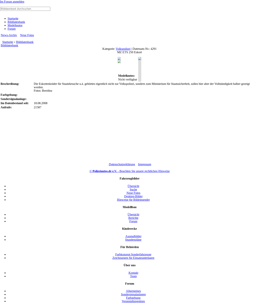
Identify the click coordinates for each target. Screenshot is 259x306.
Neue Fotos (27, 35)
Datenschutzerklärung (122, 164)
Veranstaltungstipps (133, 301)
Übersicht (133, 186)
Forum (12, 28)
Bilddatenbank (16, 21)
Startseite (13, 18)
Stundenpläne (133, 239)
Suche (133, 189)
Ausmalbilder (133, 236)
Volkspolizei (123, 48)
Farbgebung (133, 297)
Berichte (133, 217)
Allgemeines (133, 291)
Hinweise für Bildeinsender (133, 199)
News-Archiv (9, 35)
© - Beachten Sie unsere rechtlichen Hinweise (129, 171)
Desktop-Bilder (133, 196)
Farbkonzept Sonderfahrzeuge (133, 254)
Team (133, 276)
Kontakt (133, 272)
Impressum (144, 164)
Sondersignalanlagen (133, 294)
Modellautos (15, 25)
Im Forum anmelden (12, 1)
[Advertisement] (129, 136)
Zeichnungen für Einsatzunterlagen (133, 257)
